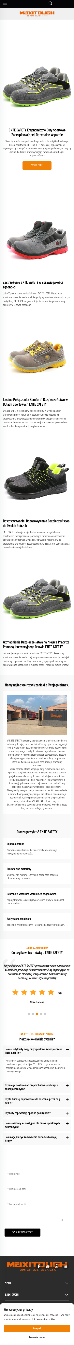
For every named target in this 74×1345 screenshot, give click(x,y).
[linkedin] (65, 1266)
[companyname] (37, 14)
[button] (29, 1014)
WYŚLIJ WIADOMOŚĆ (22, 1232)
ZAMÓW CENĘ (37, 165)
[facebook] (38, 1266)
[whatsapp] (56, 1266)
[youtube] (47, 1266)
